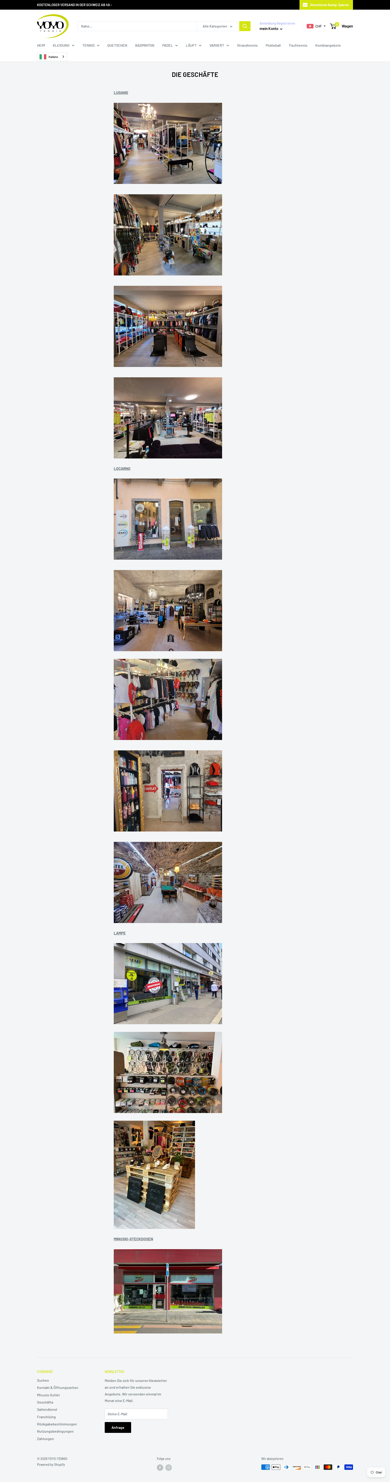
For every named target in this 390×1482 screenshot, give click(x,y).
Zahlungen (45, 1438)
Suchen (43, 1380)
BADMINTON (144, 45)
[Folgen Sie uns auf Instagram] (168, 1467)
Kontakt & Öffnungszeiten (57, 1387)
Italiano (53, 57)
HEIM (41, 45)
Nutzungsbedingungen (55, 1431)
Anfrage (117, 1427)
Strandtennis (247, 45)
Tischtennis (298, 45)
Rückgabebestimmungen (57, 1424)
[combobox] (52, 56)
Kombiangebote (328, 45)
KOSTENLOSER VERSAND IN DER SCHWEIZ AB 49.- (74, 5)
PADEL (167, 45)
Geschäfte (45, 1402)
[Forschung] (245, 26)
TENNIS (88, 45)
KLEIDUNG (61, 45)
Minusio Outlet (48, 1395)
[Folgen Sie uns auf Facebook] (160, 1467)
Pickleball (273, 45)
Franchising (46, 1417)
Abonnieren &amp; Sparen (329, 5)
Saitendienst (47, 1409)
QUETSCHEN (117, 45)
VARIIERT (216, 45)
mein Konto (269, 28)
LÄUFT (191, 45)
